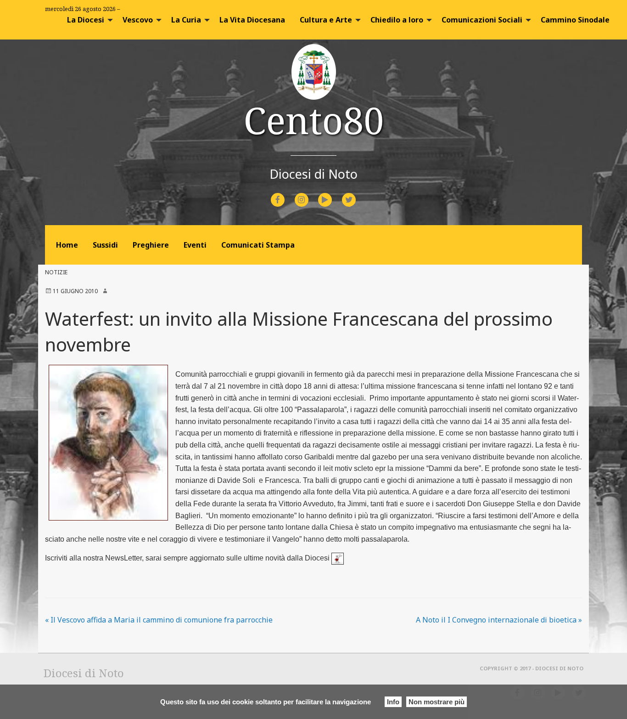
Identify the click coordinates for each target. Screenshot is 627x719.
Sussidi (105, 245)
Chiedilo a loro (396, 20)
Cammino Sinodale (575, 20)
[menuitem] (87, 20)
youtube (333, 193)
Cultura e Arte (326, 20)
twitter (356, 193)
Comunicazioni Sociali (482, 20)
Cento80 (313, 120)
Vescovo (138, 20)
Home (67, 245)
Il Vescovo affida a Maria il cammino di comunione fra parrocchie (159, 620)
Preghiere (151, 245)
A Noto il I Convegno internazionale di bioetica (499, 620)
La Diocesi (85, 20)
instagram (309, 193)
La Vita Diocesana (252, 20)
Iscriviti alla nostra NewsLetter (93, 558)
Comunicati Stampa (258, 245)
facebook (286, 193)
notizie (56, 272)
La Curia (186, 20)
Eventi (195, 245)
